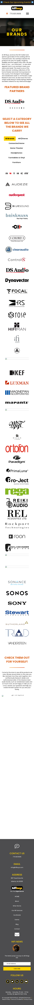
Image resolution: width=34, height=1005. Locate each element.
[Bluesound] (17, 206)
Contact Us (17, 853)
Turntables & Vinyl (16, 157)
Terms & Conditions (17, 999)
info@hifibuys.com (17, 867)
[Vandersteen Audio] (17, 643)
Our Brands (17, 915)
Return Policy (6, 999)
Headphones (16, 153)
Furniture (16, 162)
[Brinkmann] (17, 216)
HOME (17, 896)
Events (17, 920)
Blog (17, 924)
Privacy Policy (28, 999)
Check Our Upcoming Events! (17, 2)
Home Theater (16, 148)
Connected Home (16, 143)
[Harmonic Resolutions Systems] (17, 303)
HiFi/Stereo (23, 138)
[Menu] (27, 13)
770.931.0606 (15, 13)
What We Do (17, 906)
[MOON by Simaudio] (17, 437)
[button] (10, 108)
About (17, 901)
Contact (17, 929)
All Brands (9, 138)
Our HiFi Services (17, 910)
